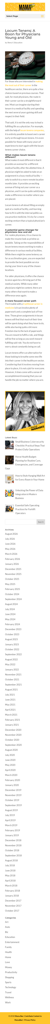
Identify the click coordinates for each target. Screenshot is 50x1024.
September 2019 (13, 805)
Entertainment (12, 942)
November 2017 (13, 905)
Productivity (11, 972)
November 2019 (13, 795)
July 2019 (10, 815)
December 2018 (13, 840)
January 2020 (12, 785)
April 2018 (10, 880)
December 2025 (13, 569)
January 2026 (12, 564)
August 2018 (11, 860)
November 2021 (13, 674)
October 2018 (12, 850)
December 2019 (13, 790)
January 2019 (12, 835)
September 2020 (13, 744)
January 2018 (12, 895)
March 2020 (11, 775)
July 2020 (10, 755)
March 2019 (11, 825)
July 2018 (10, 865)
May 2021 (10, 704)
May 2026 (10, 548)
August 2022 (11, 659)
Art (6, 922)
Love (7, 962)
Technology (10, 987)
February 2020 (12, 780)
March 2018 (11, 885)
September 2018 (13, 855)
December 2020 (13, 729)
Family (8, 947)
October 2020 (12, 739)
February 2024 (12, 624)
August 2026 (11, 533)
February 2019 (12, 830)
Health (8, 952)
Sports (8, 982)
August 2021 (11, 689)
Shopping (9, 977)
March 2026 (11, 553)
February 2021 (12, 719)
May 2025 (10, 584)
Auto (7, 927)
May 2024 (10, 619)
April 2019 (10, 820)
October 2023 (12, 634)
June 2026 (10, 543)
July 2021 (10, 694)
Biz (6, 932)
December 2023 (13, 629)
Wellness (9, 997)
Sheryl (10, 42)
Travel (8, 992)
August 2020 (11, 749)
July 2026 (10, 538)
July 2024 (10, 609)
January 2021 (12, 724)
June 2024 (10, 614)
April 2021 (10, 709)
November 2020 (13, 734)
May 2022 (10, 664)
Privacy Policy (29, 1020)
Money (8, 967)
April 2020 (10, 770)
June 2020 (10, 760)
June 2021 (10, 699)
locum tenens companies (32, 130)
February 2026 (12, 559)
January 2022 (12, 669)
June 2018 (10, 870)
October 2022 (12, 649)
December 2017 (13, 900)
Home (8, 957)
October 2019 (12, 800)
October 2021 (12, 679)
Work (8, 1002)
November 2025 (13, 574)
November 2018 (13, 845)
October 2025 (12, 579)
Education (18, 42)
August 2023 (11, 639)
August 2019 (11, 810)
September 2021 (13, 684)
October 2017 (12, 910)
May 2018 (10, 875)
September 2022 (13, 654)
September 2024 (13, 599)
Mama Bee (19, 1016)
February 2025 (12, 589)
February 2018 (12, 890)
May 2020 (10, 764)
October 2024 (12, 594)
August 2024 (11, 604)
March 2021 (11, 714)
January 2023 (12, 644)
